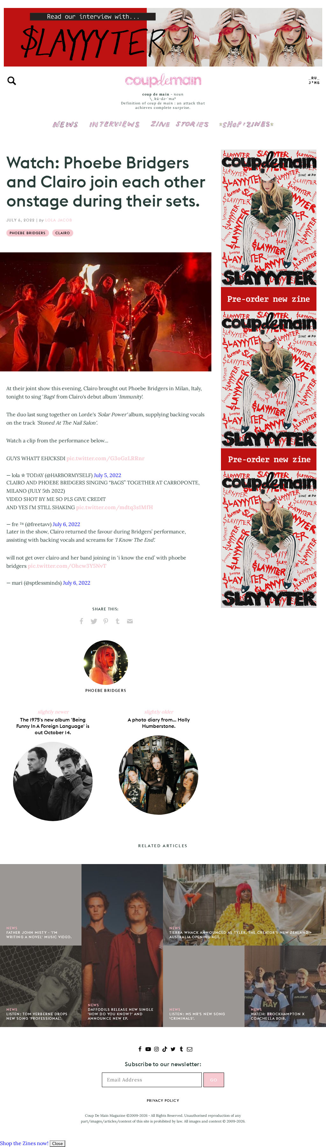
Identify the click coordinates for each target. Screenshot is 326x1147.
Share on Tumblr (118, 621)
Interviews (114, 120)
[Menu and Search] (12, 81)
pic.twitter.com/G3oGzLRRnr (106, 458)
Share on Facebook (81, 621)
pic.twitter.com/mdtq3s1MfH (114, 507)
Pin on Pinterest (106, 621)
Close (57, 1143)
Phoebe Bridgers (28, 233)
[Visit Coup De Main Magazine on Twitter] (173, 1049)
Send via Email (130, 621)
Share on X (94, 621)
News (65, 128)
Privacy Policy (163, 1100)
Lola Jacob (59, 220)
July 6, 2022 (66, 524)
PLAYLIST (314, 80)
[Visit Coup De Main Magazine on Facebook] (140, 1049)
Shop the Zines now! (24, 1143)
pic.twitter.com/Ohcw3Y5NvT (67, 565)
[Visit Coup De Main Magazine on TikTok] (165, 1049)
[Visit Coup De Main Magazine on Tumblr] (181, 1049)
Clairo (62, 233)
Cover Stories (179, 120)
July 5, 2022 (107, 475)
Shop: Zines (246, 120)
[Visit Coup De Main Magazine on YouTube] (148, 1049)
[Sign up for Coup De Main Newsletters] (190, 1049)
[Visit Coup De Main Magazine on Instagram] (156, 1049)
